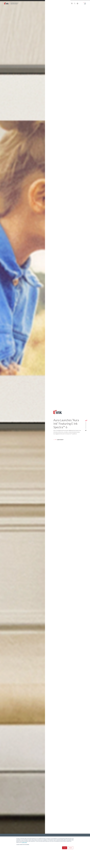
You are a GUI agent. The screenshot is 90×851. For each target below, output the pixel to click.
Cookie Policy (24, 842)
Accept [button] (64, 847)
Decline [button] (70, 847)
